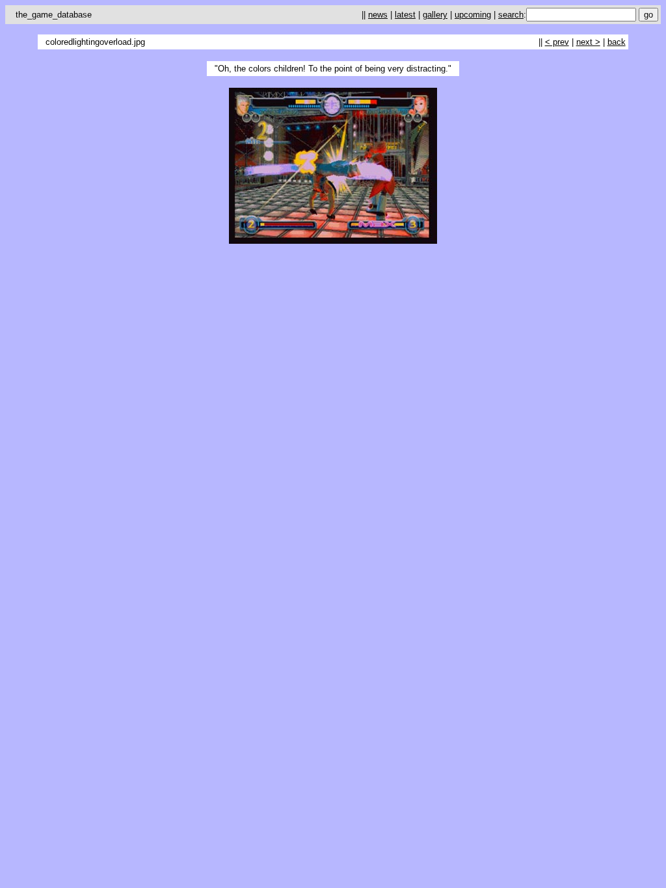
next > (588, 42)
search (511, 15)
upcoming (473, 15)
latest (405, 15)
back (616, 42)
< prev (557, 42)
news (378, 15)
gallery (435, 15)
